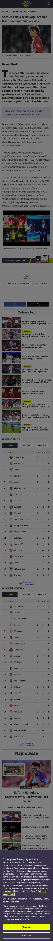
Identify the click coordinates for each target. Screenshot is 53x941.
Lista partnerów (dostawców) (16, 919)
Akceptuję (26, 927)
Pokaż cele (26, 935)
